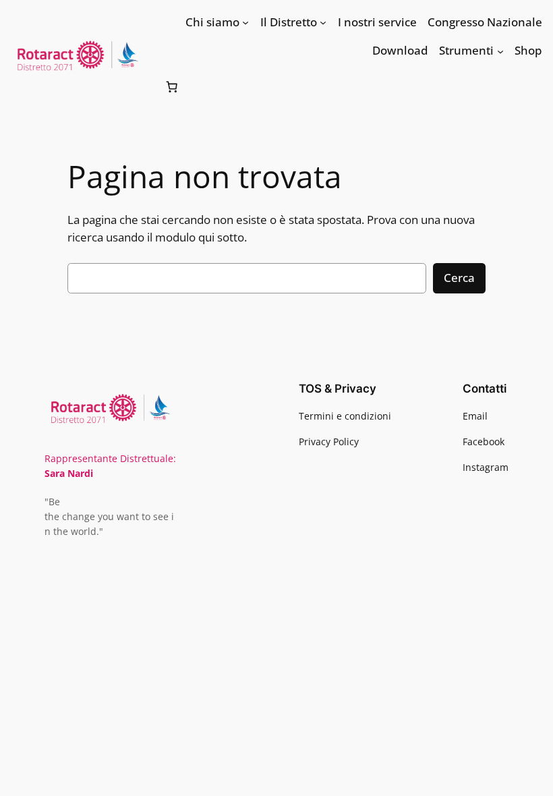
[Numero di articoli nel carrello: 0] (171, 87)
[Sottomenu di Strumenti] (500, 50)
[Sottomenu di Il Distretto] (323, 22)
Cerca (459, 277)
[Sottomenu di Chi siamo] (245, 22)
